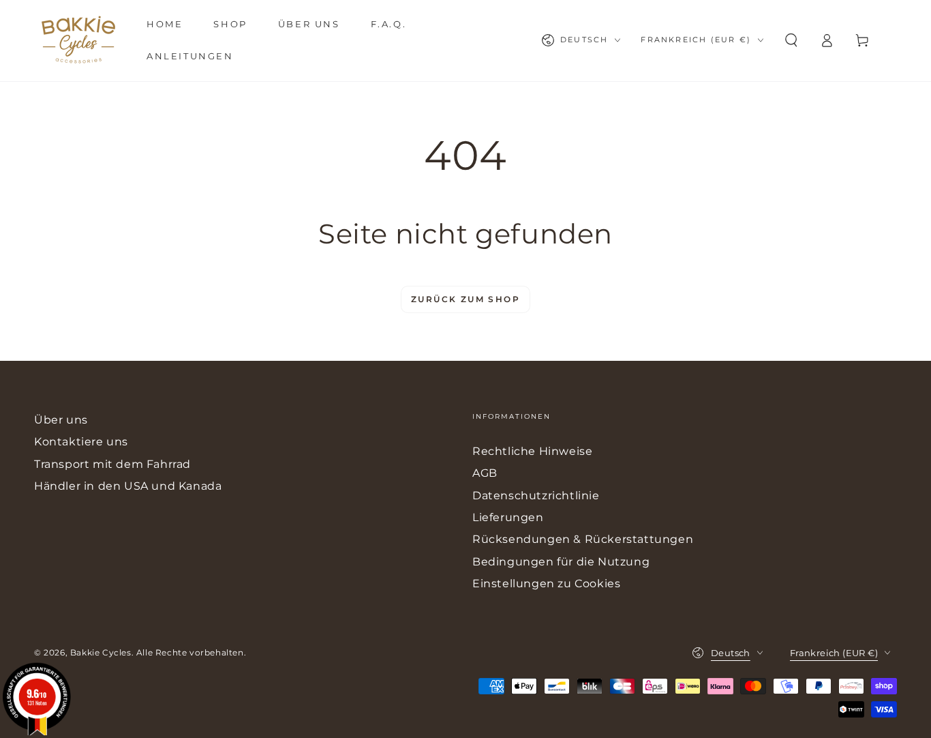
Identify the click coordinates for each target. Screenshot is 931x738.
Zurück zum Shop (465, 299)
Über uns (61, 419)
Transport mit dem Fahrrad (112, 464)
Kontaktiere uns (81, 441)
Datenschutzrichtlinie (536, 495)
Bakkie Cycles (101, 652)
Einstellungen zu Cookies (546, 583)
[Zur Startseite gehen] (78, 40)
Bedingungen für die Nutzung (561, 561)
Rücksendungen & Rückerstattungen (582, 539)
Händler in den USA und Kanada (128, 485)
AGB (485, 473)
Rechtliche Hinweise (532, 451)
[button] (791, 40)
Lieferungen (508, 517)
